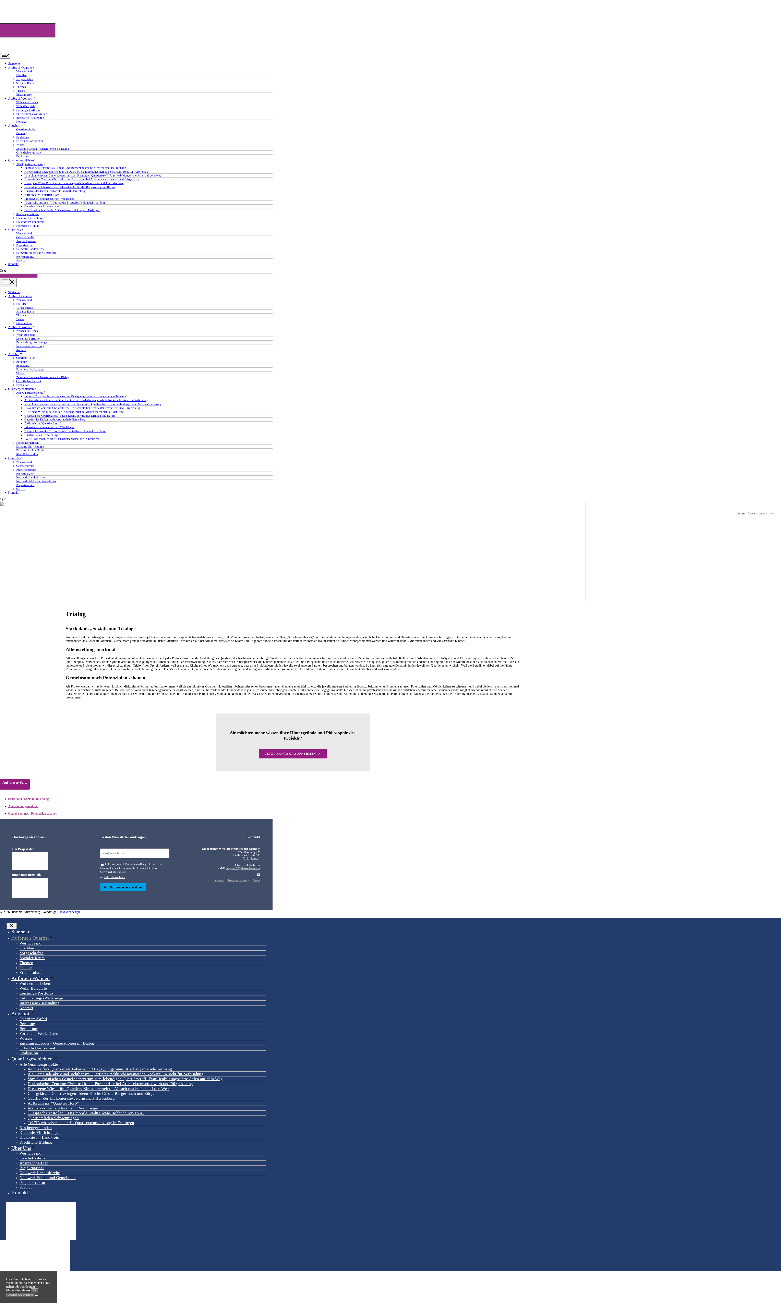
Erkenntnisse (24, 94)
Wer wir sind (24, 71)
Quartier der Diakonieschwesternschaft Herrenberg (54, 191)
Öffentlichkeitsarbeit (28, 152)
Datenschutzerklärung (114, 877)
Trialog (20, 90)
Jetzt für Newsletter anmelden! (123, 887)
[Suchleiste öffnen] (3, 271)
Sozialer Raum (25, 83)
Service (20, 260)
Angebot (13, 125)
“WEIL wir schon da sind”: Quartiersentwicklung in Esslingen (62, 210)
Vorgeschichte (24, 79)
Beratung (21, 133)
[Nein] (36, 1295)
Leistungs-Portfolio (28, 110)
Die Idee (21, 75)
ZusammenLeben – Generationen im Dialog (42, 148)
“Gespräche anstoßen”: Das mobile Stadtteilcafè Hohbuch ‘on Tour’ (65, 202)
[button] (1, 916)
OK (34, 1290)
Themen (21, 86)
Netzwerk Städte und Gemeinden (36, 252)
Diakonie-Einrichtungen (30, 218)
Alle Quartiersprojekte (29, 164)
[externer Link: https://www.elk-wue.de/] (30, 888)
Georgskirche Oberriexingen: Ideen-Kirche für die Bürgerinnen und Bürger (69, 187)
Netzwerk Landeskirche (30, 249)
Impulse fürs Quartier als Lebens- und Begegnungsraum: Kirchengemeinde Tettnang (75, 167)
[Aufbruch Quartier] (21, 50)
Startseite (14, 63)
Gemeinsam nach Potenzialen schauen (32, 813)
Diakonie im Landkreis (30, 221)
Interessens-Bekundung (30, 117)
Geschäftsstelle (25, 237)
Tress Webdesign (69, 912)
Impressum (219, 880)
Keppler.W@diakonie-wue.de (243, 868)
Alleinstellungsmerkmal (23, 806)
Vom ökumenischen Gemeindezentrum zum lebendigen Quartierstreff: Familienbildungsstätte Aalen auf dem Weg (92, 175)
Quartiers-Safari (26, 129)
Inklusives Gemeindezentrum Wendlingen (49, 198)
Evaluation (22, 156)
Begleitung (22, 137)
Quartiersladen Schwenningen (42, 206)
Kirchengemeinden (27, 214)
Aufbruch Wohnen (20, 98)
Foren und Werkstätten (30, 141)
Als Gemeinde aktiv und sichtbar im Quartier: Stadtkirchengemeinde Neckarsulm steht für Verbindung (86, 171)
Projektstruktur (25, 256)
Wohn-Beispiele (25, 106)
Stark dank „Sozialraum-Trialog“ (29, 799)
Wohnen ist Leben (27, 102)
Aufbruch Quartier (20, 67)
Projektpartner (25, 245)
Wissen (20, 144)
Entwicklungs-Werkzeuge (31, 113)
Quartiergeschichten (21, 160)
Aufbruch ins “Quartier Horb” (42, 194)
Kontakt (21, 121)
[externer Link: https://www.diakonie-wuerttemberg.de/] (30, 861)
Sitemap (256, 880)
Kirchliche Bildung (27, 225)
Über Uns (14, 229)
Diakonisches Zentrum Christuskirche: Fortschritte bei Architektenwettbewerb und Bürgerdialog (82, 179)
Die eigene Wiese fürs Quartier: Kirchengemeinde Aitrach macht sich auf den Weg (74, 183)
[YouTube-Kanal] (258, 874)
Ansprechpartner (26, 241)
